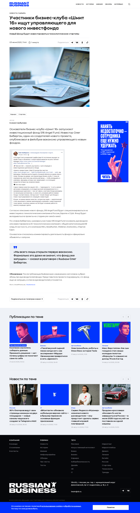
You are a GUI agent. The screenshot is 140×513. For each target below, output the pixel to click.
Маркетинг (107, 444)
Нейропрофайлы (47, 454)
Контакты (13, 451)
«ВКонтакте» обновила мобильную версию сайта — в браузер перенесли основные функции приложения (54, 416)
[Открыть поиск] (129, 4)
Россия (105, 462)
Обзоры (108, 4)
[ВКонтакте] (128, 490)
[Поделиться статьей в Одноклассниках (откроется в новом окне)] (82, 42)
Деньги (105, 451)
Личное (105, 454)
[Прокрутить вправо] (128, 317)
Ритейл (105, 458)
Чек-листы (45, 462)
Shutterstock (30, 284)
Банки (73, 451)
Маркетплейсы (109, 447)
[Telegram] (123, 490)
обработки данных (72, 506)
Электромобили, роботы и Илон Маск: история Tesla (84, 349)
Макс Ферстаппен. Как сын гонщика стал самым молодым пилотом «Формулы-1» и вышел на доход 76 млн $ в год (115, 353)
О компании (14, 447)
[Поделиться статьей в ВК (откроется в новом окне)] (77, 42)
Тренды (105, 472)
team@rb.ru (76, 491)
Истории (90, 4)
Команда (13, 444)
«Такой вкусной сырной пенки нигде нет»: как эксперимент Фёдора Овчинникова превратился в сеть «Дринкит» (53, 353)
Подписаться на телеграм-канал (26, 299)
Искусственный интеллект (83, 447)
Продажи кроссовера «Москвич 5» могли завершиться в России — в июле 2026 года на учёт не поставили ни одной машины (115, 417)
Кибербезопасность (80, 462)
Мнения (99, 4)
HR (72, 469)
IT (72, 472)
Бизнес (74, 454)
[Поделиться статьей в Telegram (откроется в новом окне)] (72, 42)
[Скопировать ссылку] (87, 42)
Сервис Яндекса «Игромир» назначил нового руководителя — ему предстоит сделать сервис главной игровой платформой (85, 417)
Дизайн (74, 465)
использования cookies (52, 506)
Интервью (118, 4)
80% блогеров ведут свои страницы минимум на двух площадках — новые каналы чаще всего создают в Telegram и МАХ (23, 416)
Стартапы (22, 114)
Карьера (22, 13)
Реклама (75, 444)
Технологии (107, 469)
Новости (80, 4)
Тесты (43, 465)
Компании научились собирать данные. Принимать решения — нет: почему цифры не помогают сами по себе (24, 353)
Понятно (111, 507)
